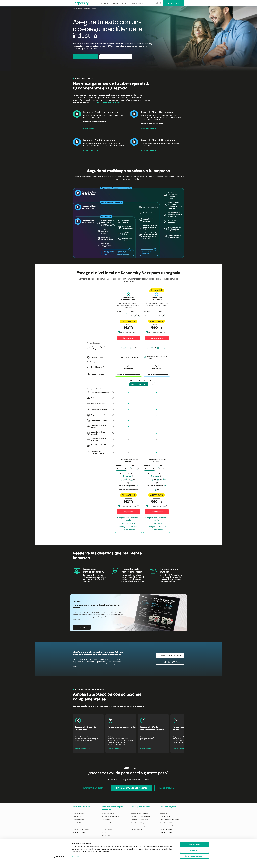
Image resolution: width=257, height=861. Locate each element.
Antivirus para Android (108, 813)
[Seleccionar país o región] (157, 3)
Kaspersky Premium (78, 819)
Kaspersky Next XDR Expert (167, 823)
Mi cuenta (174, 3)
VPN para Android (107, 829)
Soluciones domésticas (81, 807)
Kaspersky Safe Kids (78, 823)
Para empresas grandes (168, 807)
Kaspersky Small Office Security (140, 813)
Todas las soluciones (79, 832)
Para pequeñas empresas (140, 807)
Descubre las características (107, 102)
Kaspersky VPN (77, 826)
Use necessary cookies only (194, 856)
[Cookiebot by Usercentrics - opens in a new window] (59, 857)
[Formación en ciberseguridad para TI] (164, 348)
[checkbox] (127, 332)
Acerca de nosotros (137, 3)
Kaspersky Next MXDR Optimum (140, 826)
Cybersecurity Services (166, 816)
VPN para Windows (107, 826)
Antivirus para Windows (108, 823)
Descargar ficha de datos (128, 526)
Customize (193, 850)
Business (115, 3)
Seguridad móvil (106, 819)
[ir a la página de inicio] (81, 3)
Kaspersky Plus (77, 816)
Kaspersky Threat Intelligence (168, 826)
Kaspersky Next (164, 813)
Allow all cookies (194, 844)
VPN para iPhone (106, 832)
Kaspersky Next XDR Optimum (139, 823)
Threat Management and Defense (169, 819)
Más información (90, 129)
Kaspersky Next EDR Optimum (139, 819)
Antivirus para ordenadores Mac (111, 816)
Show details (76, 857)
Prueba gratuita (128, 523)
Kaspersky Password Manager (81, 829)
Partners (124, 3)
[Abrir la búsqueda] (160, 3)
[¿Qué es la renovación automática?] (138, 332)
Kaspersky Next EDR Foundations (140, 816)
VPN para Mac (106, 835)
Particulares (104, 3)
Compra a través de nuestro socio (128, 519)
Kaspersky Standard (78, 813)
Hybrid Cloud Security (166, 829)
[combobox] (121, 315)
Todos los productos (137, 829)
